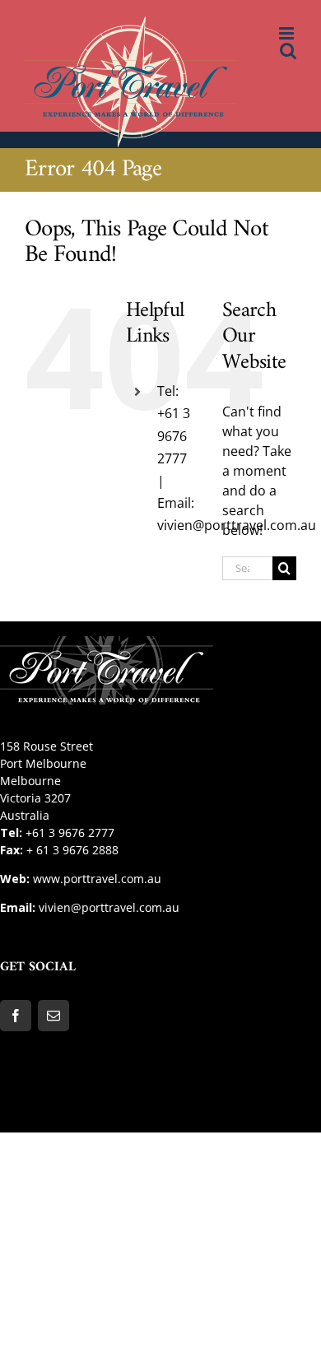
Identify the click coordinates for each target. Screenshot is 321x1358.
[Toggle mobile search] (288, 50)
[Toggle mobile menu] (287, 33)
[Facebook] (15, 1015)
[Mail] (53, 1015)
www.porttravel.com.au (97, 878)
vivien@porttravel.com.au (109, 907)
